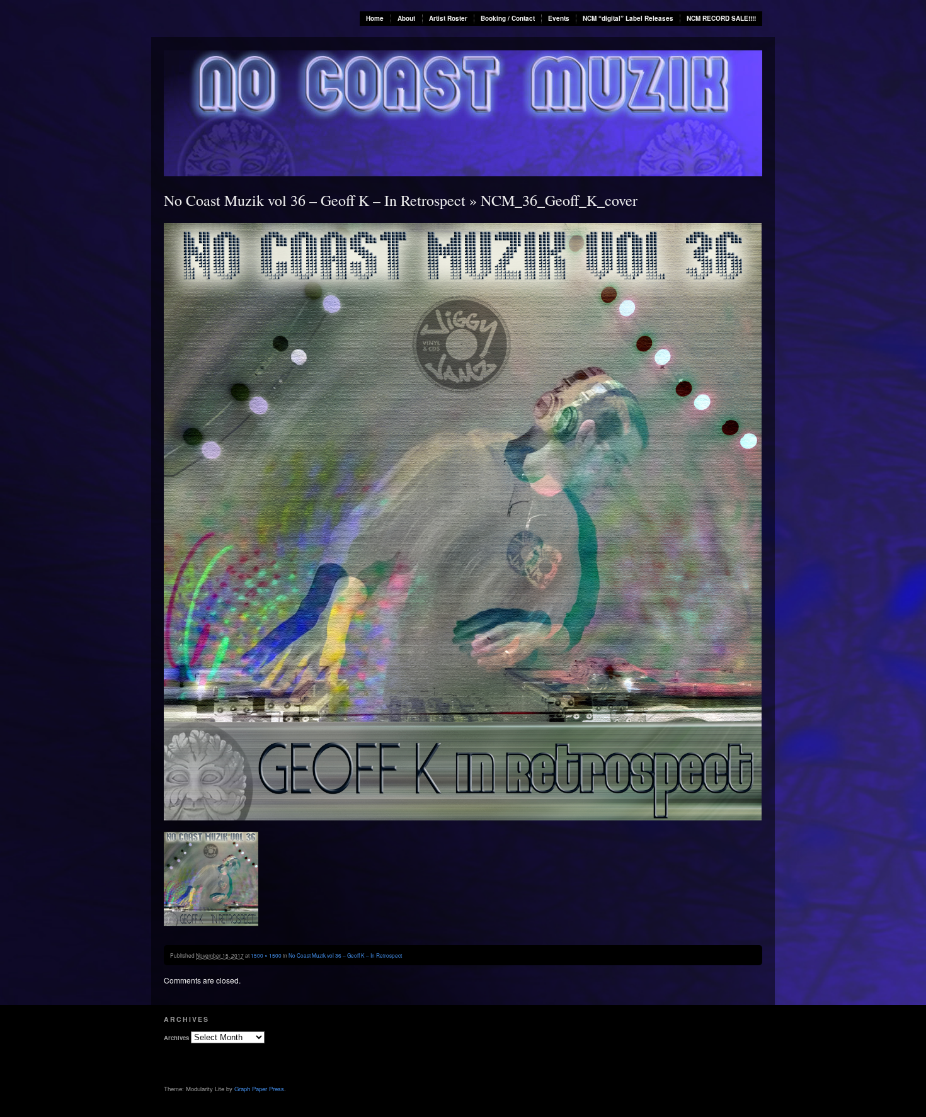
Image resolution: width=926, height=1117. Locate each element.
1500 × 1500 (266, 955)
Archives (176, 1037)
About (406, 18)
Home (375, 18)
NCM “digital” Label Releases (628, 18)
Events (558, 18)
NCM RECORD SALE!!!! (721, 18)
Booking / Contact (508, 18)
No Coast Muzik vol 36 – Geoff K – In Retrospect (315, 200)
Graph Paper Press (259, 1088)
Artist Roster (448, 18)
